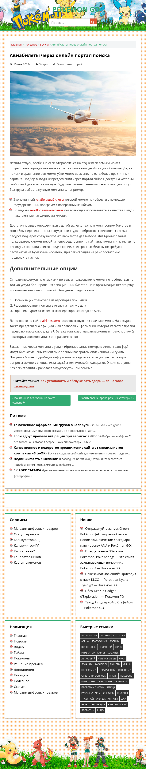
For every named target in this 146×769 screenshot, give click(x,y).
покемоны (88, 681)
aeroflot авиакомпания (46, 210)
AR (95, 635)
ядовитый (87, 710)
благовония (99, 641)
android (86, 635)
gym (107, 635)
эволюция (98, 704)
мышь (127, 664)
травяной (87, 698)
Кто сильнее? (24, 551)
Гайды (19, 652)
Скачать (20, 686)
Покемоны (22, 658)
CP (101, 635)
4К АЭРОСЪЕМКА (27, 470)
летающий (88, 658)
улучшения (103, 698)
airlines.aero (51, 321)
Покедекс (21, 675)
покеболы (126, 675)
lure (122, 635)
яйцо (100, 710)
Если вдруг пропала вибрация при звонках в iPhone (58, 436)
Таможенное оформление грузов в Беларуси (52, 425)
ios (115, 635)
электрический (117, 704)
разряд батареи (91, 693)
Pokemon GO (76, 9)
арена (85, 641)
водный (115, 641)
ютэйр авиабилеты (50, 199)
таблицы (122, 693)
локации (87, 664)
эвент (85, 704)
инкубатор (88, 652)
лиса (122, 658)
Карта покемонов (27, 562)
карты (101, 652)
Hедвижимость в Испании (36, 459)
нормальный (107, 670)
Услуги (44, 44)
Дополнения (24, 669)
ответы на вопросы (93, 675)
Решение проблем (28, 664)
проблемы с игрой (93, 687)
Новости (20, 641)
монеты (115, 664)
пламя (113, 675)
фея (115, 698)
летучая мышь (107, 658)
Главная (16, 44)
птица (111, 687)
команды (113, 652)
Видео (19, 647)
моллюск (101, 664)
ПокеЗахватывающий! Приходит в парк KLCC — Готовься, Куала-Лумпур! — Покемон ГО (108, 579)
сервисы (108, 693)
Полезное (31, 44)
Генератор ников (27, 557)
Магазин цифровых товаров (36, 528)
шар (123, 698)
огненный (124, 670)
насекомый (88, 670)
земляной (105, 647)
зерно (118, 647)
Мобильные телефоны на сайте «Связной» (33, 400)
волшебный (88, 647)
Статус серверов (27, 534)
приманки (121, 681)
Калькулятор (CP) (27, 539)
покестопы (105, 681)
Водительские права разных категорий (106, 398)
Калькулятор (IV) (26, 545)
